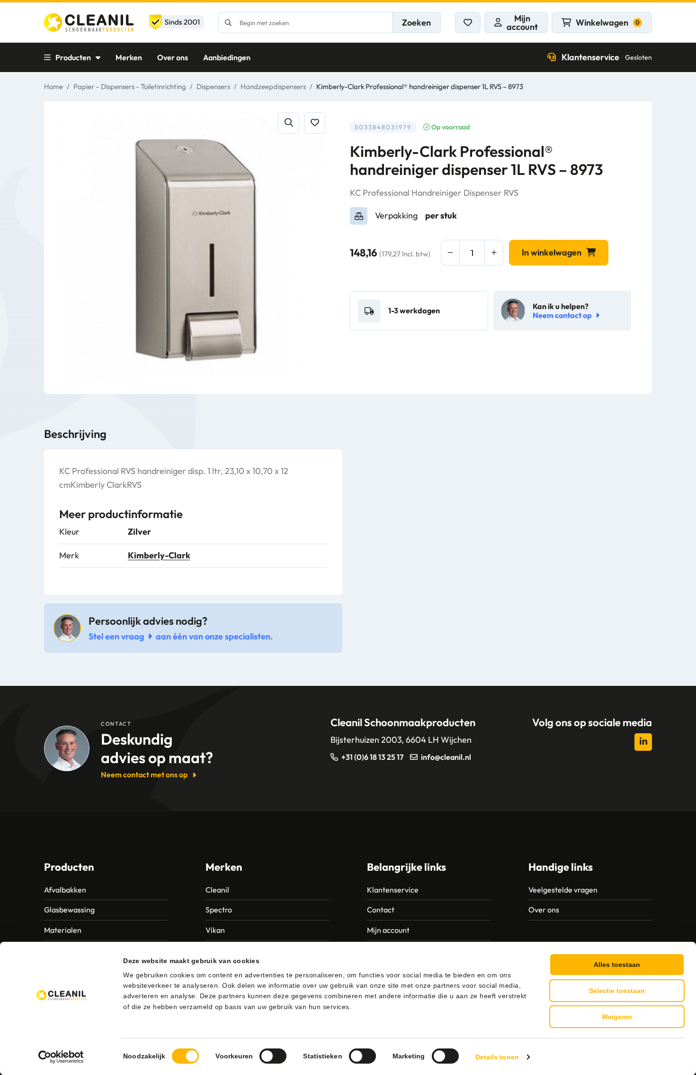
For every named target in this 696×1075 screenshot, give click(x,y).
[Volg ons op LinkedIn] (643, 742)
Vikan (215, 930)
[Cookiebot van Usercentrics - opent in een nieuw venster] (61, 1057)
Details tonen (497, 1057)
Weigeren (617, 1016)
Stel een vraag (116, 636)
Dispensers (213, 86)
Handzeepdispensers (273, 86)
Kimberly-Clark (159, 555)
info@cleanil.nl (446, 757)
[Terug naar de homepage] (124, 22)
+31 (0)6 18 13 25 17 (372, 757)
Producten (73, 57)
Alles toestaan (617, 964)
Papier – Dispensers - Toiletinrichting (129, 86)
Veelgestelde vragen (563, 889)
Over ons (172, 57)
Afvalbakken (65, 889)
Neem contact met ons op (144, 774)
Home (53, 86)
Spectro (218, 909)
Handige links (560, 867)
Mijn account (388, 930)
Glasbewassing (69, 909)
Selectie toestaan (617, 990)
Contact (380, 909)
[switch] (272, 1056)
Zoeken (416, 22)
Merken (129, 57)
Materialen (62, 930)
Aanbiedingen (226, 57)
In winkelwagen (551, 252)
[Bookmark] (314, 123)
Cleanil (217, 889)
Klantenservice (607, 57)
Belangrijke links (406, 867)
